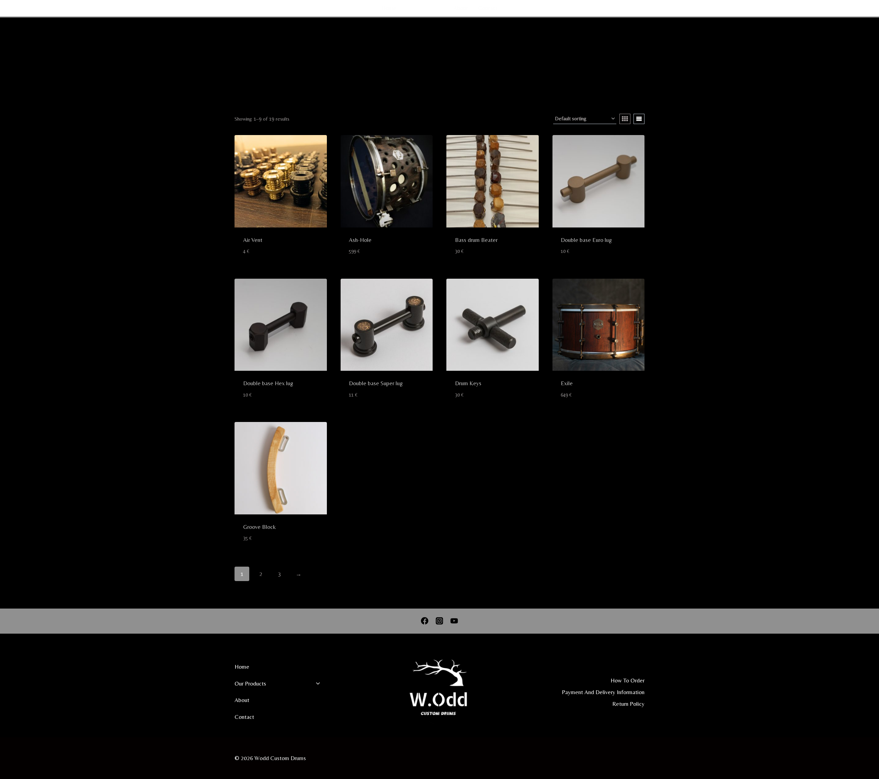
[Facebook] (814, 8)
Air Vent (252, 239)
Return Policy (628, 703)
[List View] (638, 119)
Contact (488, 7)
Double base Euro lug (586, 239)
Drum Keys (468, 383)
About (460, 7)
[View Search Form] (856, 8)
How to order (627, 680)
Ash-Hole (360, 239)
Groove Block (259, 526)
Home (388, 7)
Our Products (250, 683)
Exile (567, 383)
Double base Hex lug (268, 383)
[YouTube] (841, 8)
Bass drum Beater (476, 239)
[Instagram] (827, 8)
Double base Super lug (376, 383)
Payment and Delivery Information (603, 692)
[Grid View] (624, 119)
